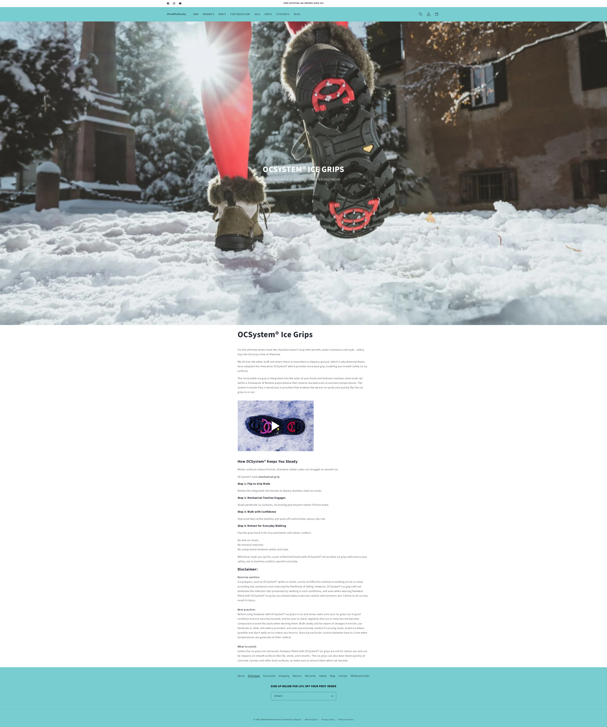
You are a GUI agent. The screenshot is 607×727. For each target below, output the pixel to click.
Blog (332, 676)
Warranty (310, 676)
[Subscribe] (332, 696)
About (241, 676)
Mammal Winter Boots (271, 719)
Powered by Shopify (291, 719)
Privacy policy (328, 719)
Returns (297, 676)
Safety (323, 676)
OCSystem (254, 676)
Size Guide (269, 676)
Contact (342, 676)
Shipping (284, 676)
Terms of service (346, 719)
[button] (421, 14)
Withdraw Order (360, 676)
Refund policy (311, 719)
